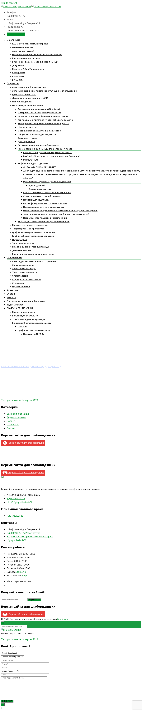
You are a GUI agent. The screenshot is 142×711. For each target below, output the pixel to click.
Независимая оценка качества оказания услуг (37, 54)
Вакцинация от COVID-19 (25, 315)
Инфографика (19, 239)
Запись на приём (16, 34)
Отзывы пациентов (22, 47)
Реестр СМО (18, 72)
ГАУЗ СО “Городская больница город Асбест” (47, 152)
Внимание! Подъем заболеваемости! (32, 322)
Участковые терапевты (24, 272)
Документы (18, 65)
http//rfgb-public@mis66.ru (21, 502)
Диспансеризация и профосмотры (26, 301)
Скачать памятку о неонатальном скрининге (47, 192)
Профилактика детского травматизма (43, 207)
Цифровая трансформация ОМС (29, 87)
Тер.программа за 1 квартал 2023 (19, 400)
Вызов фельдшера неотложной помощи (45, 203)
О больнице (13, 39)
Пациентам (13, 83)
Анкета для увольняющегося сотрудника (34, 261)
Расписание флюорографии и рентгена (33, 254)
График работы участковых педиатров (33, 235)
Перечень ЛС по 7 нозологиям (28, 69)
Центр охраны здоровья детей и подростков (47, 181)
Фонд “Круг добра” (22, 101)
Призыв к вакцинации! (24, 312)
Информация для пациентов (27, 105)
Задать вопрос (15, 304)
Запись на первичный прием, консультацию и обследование (44, 90)
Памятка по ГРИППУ (33, 334)
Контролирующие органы (26, 58)
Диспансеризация (21, 250)
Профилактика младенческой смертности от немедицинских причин (60, 210)
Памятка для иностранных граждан (31, 246)
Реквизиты (18, 76)
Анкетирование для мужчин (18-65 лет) (39, 109)
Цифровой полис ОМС (24, 94)
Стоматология (20, 275)
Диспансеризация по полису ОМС (30, 98)
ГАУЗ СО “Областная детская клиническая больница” (51, 156)
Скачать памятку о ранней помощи (42, 196)
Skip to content (9, 2)
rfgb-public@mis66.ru (18, 540)
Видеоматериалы (16, 417)
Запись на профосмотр (24, 243)
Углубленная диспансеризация (28, 319)
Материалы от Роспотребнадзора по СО (39, 112)
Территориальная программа (28, 228)
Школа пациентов (27, 127)
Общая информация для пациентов (37, 134)
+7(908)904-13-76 (16, 498)
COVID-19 (22, 326)
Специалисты (14, 257)
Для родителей (37, 185)
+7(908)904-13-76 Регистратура (23, 533)
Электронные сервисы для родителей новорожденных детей (56, 214)
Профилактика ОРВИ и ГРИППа (34, 330)
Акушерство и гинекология (26, 279)
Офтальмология (21, 286)
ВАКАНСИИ (17, 79)
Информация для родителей (33, 163)
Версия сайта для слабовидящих (25, 442)
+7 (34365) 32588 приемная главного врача (30, 536)
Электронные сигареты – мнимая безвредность (43, 123)
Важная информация (18, 413)
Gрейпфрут (63, 619)
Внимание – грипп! (27, 137)
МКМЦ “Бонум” (31, 159)
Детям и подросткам (40, 188)
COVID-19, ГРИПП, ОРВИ (20, 308)
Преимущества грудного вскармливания (45, 217)
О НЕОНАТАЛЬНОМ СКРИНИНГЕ (39, 167)
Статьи (11, 293)
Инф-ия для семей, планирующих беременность (43, 221)
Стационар (18, 283)
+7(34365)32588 (15, 515)
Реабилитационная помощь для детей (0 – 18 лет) (45, 148)
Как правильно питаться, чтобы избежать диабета (45, 119)
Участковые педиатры (24, 268)
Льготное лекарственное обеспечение (38, 145)
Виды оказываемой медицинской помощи (35, 61)
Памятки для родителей (36, 199)
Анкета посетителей (23, 50)
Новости (11, 297)
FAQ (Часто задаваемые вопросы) (30, 43)
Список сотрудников (23, 264)
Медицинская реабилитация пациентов (39, 130)
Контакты (12, 290)
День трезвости (26, 141)
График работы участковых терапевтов (33, 232)
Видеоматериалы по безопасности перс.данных (43, 116)
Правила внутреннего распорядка (30, 225)
